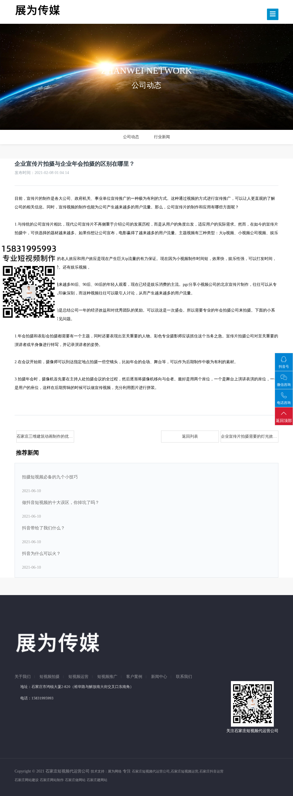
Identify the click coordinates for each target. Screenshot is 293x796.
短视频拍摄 (49, 676)
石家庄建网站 (97, 780)
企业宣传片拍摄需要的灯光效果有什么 (249, 436)
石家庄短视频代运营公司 (151, 771)
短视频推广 (107, 676)
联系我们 (184, 676)
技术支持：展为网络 (106, 771)
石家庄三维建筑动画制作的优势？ (45, 436)
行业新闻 (162, 137)
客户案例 (134, 676)
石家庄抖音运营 (211, 771)
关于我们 (23, 676)
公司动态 (131, 137)
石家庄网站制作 (52, 780)
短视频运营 (78, 676)
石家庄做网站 (75, 780)
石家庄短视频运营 (184, 771)
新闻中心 (159, 676)
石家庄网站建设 (27, 780)
